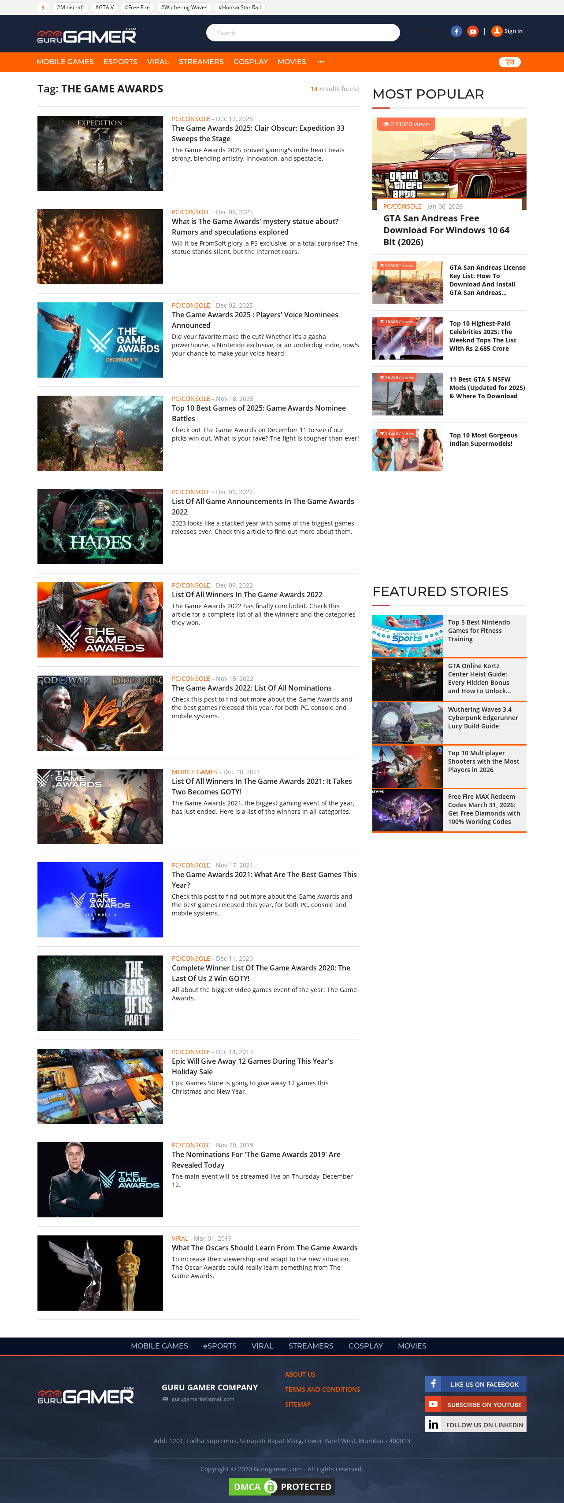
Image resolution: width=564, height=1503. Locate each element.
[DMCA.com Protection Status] (282, 1495)
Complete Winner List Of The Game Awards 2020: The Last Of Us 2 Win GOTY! (261, 973)
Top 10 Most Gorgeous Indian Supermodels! (483, 439)
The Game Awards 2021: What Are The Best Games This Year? (264, 880)
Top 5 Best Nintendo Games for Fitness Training (479, 630)
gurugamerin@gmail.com (203, 1399)
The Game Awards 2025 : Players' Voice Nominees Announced (255, 320)
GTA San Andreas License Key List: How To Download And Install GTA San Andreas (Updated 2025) (487, 280)
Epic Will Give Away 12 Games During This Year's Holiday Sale (252, 1066)
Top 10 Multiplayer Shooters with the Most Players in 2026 (483, 761)
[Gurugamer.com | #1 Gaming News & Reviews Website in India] (88, 35)
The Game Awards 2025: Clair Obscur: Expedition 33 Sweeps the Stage (258, 133)
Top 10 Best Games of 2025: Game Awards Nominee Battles (259, 413)
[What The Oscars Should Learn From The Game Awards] (100, 1273)
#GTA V (104, 7)
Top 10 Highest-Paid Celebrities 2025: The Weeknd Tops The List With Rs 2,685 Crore (482, 336)
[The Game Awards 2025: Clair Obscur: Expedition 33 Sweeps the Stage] (100, 153)
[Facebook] (456, 31)
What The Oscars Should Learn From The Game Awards (265, 1248)
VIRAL (158, 62)
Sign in (514, 31)
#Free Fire (137, 7)
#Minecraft (70, 7)
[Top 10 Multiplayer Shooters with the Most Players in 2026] (407, 767)
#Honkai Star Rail (240, 7)
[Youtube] (473, 31)
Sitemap (298, 1404)
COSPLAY (251, 62)
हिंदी (509, 62)
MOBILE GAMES (65, 62)
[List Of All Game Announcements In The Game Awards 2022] (100, 526)
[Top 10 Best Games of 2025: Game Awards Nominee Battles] (100, 433)
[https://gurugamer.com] (85, 1395)
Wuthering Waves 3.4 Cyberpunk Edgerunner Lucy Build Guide (483, 717)
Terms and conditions (322, 1389)
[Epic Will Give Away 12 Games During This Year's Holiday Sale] (100, 1086)
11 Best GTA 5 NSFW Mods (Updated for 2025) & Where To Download (487, 387)
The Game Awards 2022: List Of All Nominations (252, 688)
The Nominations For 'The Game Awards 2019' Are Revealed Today (256, 1160)
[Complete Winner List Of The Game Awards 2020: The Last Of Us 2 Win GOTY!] (100, 993)
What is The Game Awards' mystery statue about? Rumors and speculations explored (255, 227)
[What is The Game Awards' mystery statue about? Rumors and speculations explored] (100, 246)
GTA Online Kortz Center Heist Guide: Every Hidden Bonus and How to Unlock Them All (478, 678)
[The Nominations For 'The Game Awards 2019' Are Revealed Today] (100, 1179)
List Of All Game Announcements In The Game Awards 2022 (263, 506)
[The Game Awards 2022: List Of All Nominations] (100, 713)
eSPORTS (120, 62)
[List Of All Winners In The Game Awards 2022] (100, 620)
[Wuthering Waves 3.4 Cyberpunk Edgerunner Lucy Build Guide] (407, 723)
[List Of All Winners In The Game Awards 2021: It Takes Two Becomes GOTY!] (100, 806)
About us (300, 1374)
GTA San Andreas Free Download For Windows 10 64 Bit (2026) (446, 230)
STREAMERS (201, 62)
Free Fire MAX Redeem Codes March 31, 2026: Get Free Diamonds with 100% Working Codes (484, 809)
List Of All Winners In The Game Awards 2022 (247, 594)
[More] (320, 62)
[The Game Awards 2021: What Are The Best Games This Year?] (100, 899)
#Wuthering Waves (184, 7)
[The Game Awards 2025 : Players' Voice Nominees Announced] (100, 340)
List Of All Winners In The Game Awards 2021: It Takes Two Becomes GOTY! (262, 786)
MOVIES (292, 62)
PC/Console (402, 206)
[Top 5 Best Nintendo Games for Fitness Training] (407, 636)
